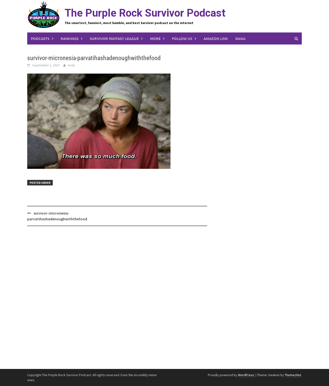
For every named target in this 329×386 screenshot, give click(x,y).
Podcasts (40, 38)
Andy (71, 65)
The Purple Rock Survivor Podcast (145, 13)
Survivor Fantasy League (114, 38)
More (155, 38)
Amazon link (216, 38)
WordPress (246, 375)
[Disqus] (117, 298)
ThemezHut (293, 375)
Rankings (70, 38)
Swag (240, 38)
